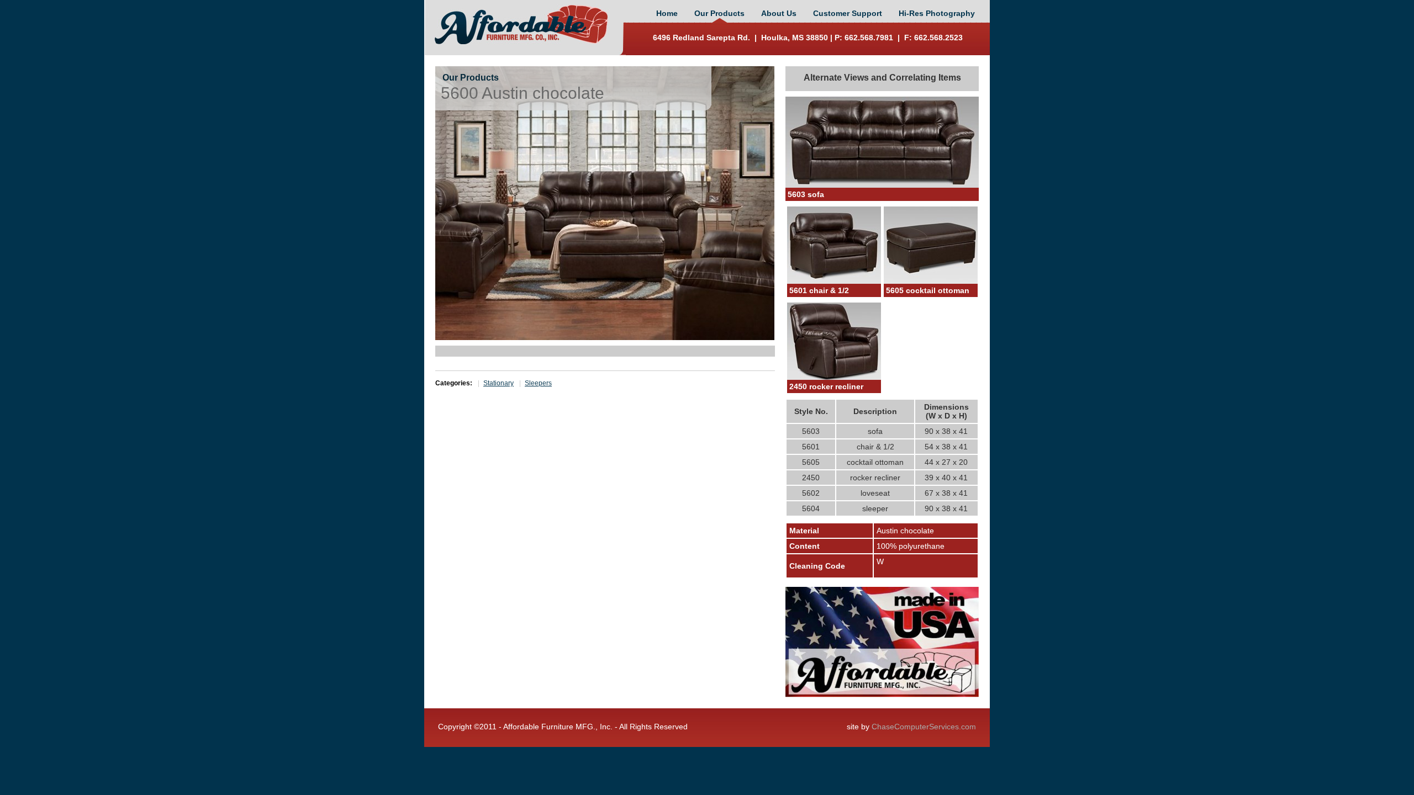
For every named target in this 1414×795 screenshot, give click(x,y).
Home (667, 13)
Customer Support (847, 13)
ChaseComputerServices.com (924, 726)
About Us (778, 13)
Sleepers (538, 383)
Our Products (719, 13)
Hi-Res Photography (937, 13)
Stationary (498, 383)
